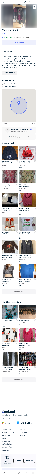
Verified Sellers (7, 444)
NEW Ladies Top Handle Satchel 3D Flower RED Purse (24, 163)
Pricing (4, 438)
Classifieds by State (9, 432)
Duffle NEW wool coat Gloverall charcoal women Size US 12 (7, 369)
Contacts (23, 432)
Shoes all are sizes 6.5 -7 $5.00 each (25, 369)
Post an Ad (5, 450)
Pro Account (6, 441)
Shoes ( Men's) (24, 320)
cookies (6, 458)
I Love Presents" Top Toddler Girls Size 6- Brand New (25, 233)
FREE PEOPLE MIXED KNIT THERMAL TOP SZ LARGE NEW (7, 346)
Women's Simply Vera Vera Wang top (24, 186)
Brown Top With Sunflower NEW (7, 256)
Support (23, 435)
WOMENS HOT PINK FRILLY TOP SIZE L (24, 345)
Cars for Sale (6, 435)
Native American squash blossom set (7, 321)
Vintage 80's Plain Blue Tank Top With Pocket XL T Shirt (25, 281)
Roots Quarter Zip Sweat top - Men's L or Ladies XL (25, 257)
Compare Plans (7, 447)
